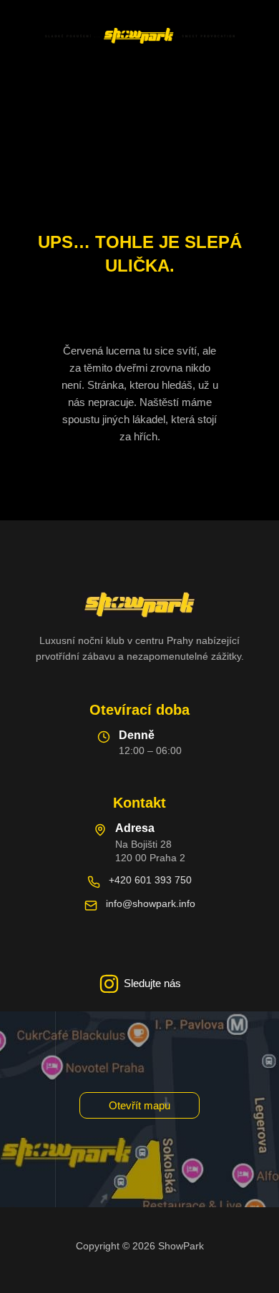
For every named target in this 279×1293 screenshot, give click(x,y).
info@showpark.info (150, 903)
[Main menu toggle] (139, 86)
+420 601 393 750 (150, 880)
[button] (139, 1105)
